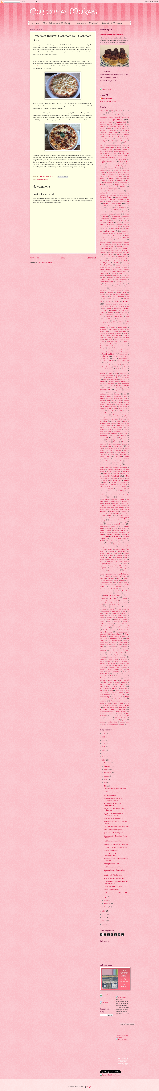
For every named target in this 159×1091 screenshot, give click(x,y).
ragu (101, 584)
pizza (124, 559)
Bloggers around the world (108, 162)
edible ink (126, 318)
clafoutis (127, 246)
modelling (121, 490)
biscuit (125, 155)
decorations (121, 296)
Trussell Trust (123, 688)
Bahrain (114, 134)
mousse (111, 497)
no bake (116, 509)
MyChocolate (115, 503)
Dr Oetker (122, 310)
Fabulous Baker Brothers (107, 333)
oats (115, 516)
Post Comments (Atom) (45, 262)
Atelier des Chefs (112, 130)
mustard (107, 503)
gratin (111, 385)
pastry (102, 541)
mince (124, 486)
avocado (104, 132)
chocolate (109, 230)
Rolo (103, 607)
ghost (123, 375)
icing (105, 421)
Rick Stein (112, 603)
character (111, 214)
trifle (101, 688)
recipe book (124, 589)
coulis (121, 273)
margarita (115, 467)
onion (101, 522)
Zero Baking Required (112, 724)
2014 (104, 914)
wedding (122, 709)
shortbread (121, 630)
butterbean (102, 187)
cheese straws (125, 216)
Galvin (117, 371)
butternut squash (113, 189)
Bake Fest (126, 134)
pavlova (125, 541)
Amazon (110, 122)
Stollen (110, 657)
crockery (102, 286)
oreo (101, 524)
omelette (115, 518)
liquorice (102, 452)
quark (118, 578)
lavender (108, 440)
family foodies (116, 335)
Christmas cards (121, 240)
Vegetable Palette (120, 699)
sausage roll (117, 619)
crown (122, 286)
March (106, 900)
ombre (109, 518)
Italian (114, 423)
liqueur (125, 450)
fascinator (102, 337)
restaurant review (42, 179)
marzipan (117, 471)
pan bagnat (116, 530)
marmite (110, 469)
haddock (102, 394)
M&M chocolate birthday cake (113, 830)
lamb (106, 438)
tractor (115, 684)
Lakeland (123, 435)
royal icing (126, 609)
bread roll (121, 174)
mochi (114, 490)
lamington (114, 438)
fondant (109, 352)
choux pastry (106, 238)
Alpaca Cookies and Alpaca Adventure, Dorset (115, 822)
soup (101, 647)
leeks (109, 442)
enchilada (102, 327)
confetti (110, 259)
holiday (107, 406)
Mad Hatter (120, 461)
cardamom (111, 205)
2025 (104, 734)
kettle (101, 431)
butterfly (122, 187)
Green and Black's (114, 388)
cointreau (102, 256)
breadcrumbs (118, 176)
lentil (109, 446)
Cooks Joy (114, 269)
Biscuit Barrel (104, 157)
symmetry (111, 667)
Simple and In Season (114, 634)
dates (122, 294)
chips (122, 228)
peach (102, 543)
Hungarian (126, 417)
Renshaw (110, 593)
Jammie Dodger (120, 425)
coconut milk (108, 254)
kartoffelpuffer (117, 429)
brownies (119, 180)
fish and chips (110, 346)
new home (111, 507)
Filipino (117, 341)
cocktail (102, 252)
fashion (109, 337)
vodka (121, 703)
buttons (102, 191)
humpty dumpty (117, 417)
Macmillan (111, 461)
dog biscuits (121, 306)
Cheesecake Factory (117, 218)
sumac (108, 661)
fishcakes (119, 346)
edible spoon (105, 321)
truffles (114, 688)
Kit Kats (125, 431)
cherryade (102, 222)
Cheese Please (116, 216)
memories (104, 480)
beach (118, 147)
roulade (104, 609)
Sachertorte (124, 613)
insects (125, 421)
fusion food (109, 371)
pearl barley (103, 545)
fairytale (125, 333)
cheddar (126, 214)
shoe (128, 628)
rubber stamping (116, 611)
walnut (127, 705)
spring (120, 651)
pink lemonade (118, 557)
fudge (101, 371)
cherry (116, 220)
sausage (108, 619)
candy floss (121, 199)
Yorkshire (102, 722)
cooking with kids (105, 269)
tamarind (102, 669)
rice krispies (103, 603)
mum (112, 501)
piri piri (107, 559)
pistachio (113, 559)
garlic (116, 373)
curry (124, 292)
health (108, 400)
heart (113, 400)
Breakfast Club (121, 178)
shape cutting (116, 626)
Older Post (91, 257)
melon (127, 478)
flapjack (109, 348)
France (110, 362)
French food (117, 365)
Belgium (125, 149)
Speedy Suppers (104, 649)
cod (118, 254)
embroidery (124, 325)
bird (101, 153)
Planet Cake (110, 561)
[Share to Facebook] (65, 177)
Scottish (125, 621)
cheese (105, 216)
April (106, 897)
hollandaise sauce (122, 406)
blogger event (122, 160)
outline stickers (104, 526)
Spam (119, 646)
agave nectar (110, 115)
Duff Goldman (109, 314)
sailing (107, 615)
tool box (102, 684)
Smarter (125, 640)
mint (109, 490)
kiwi (121, 433)
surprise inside (112, 663)
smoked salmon (104, 642)
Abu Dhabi (112, 113)
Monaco (125, 493)
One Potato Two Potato (121, 520)
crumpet (111, 288)
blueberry (126, 164)
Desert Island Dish (107, 298)
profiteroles (107, 576)
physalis (102, 553)
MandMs (112, 465)
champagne (103, 214)
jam (103, 425)
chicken (110, 222)
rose (108, 607)
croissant (109, 286)
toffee (104, 682)
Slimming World (116, 638)
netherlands (103, 507)
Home (35, 23)
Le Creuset (124, 440)
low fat (109, 456)
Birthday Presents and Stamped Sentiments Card (113, 804)
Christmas (125, 237)
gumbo (125, 392)
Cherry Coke (124, 220)
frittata (120, 367)
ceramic (102, 212)
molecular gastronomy (114, 493)
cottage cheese (104, 273)
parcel (117, 534)
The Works (102, 680)
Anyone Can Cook (115, 126)
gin (122, 377)
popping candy (104, 566)
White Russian (120, 716)
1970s (101, 111)
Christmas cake (108, 240)
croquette (116, 286)
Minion (104, 490)
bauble (107, 147)
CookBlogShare (105, 263)
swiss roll (103, 667)
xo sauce (110, 720)
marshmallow (118, 469)
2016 (104, 760)
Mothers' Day (125, 495)
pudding (115, 576)
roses (119, 607)
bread (103, 174)
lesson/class (118, 446)
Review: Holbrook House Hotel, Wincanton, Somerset (113, 814)
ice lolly (123, 419)
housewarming (103, 415)
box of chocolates (124, 170)
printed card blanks (111, 574)
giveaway (103, 381)
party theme (116, 536)
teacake (114, 674)
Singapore (124, 636)
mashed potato (107, 473)
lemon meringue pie (114, 444)
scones (109, 621)
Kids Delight (108, 431)
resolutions (118, 593)
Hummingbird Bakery (119, 415)
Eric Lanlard (113, 329)
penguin (127, 545)
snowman (109, 644)
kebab (125, 429)
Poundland (102, 570)
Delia (128, 296)
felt (106, 339)
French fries (126, 365)
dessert (116, 298)
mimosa (117, 486)
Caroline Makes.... (65, 12)
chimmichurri (105, 228)
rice (117, 601)
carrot (118, 205)
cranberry (110, 277)
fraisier (105, 362)
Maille (113, 463)
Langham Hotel (123, 438)
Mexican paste (116, 482)
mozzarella (126, 497)
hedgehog (126, 400)
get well (118, 375)
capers (115, 201)
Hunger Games (106, 419)
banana (102, 143)
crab (128, 275)
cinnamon (119, 246)
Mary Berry (109, 471)
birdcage (107, 153)
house (124, 413)
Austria (127, 130)
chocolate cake (125, 231)
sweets (125, 665)
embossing (116, 325)
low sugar (119, 456)
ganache (102, 373)
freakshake (124, 362)
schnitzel (102, 621)
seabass (118, 624)
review (113, 598)
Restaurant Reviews (87, 23)
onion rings (108, 522)
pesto (123, 549)
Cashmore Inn (39, 66)
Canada (125, 197)
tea (123, 671)
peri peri (104, 549)
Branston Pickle (111, 172)
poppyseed (113, 566)
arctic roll (116, 128)
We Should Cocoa (107, 709)
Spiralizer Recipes (112, 23)
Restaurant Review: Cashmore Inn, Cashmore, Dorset (114, 871)
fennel (111, 339)
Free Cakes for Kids (105, 365)
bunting (110, 184)
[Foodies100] (104, 996)
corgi (121, 269)
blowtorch (109, 164)
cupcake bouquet (116, 290)
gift (116, 377)
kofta (126, 433)
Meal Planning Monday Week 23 (113, 818)
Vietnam (102, 703)
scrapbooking (110, 624)
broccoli (110, 180)
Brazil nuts (126, 172)
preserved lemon (104, 572)
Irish (108, 423)
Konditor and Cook (105, 435)
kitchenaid (114, 433)
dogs (128, 306)
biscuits (112, 158)
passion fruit (126, 536)
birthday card (108, 155)
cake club (121, 193)
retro (128, 595)
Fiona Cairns (110, 343)
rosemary (113, 607)
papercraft (109, 534)
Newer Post (34, 257)
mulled (106, 501)
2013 (104, 917)
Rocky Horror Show (115, 605)
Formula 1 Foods (106, 360)
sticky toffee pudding (118, 655)
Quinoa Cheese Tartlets (110, 850)
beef (128, 147)
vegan (127, 696)
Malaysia (119, 463)
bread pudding (112, 174)
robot (106, 605)
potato (104, 568)
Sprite (103, 653)
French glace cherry (107, 367)
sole (115, 644)
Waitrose (114, 705)
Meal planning (111, 475)
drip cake (124, 312)
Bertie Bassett (108, 151)
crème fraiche (107, 284)
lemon (124, 442)
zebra (103, 724)
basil (118, 145)
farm (126, 335)
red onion (102, 591)
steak (127, 653)
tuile (101, 690)
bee (123, 147)
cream (109, 279)
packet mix (108, 528)
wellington (102, 713)
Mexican (105, 482)
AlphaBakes (117, 119)
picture (115, 553)
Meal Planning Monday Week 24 (113, 792)
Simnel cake (103, 634)
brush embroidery (107, 182)
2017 (104, 757)
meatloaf (122, 478)
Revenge (104, 598)
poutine (110, 570)
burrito (125, 184)
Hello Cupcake (106, 402)
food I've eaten (123, 354)
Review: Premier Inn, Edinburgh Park (115, 886)
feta (103, 341)
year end (117, 720)
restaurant (126, 593)
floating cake (126, 348)
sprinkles (127, 651)
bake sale (104, 136)
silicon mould (123, 632)
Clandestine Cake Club (108, 248)
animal (109, 124)
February (107, 903)
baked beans (126, 136)
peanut (109, 543)
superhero (124, 661)
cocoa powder (118, 252)
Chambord (124, 212)
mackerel (104, 461)
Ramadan (119, 584)
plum (121, 561)
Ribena (107, 601)
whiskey (120, 713)
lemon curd (103, 444)
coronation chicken (122, 271)
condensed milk (122, 256)
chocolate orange (122, 233)
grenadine (118, 390)
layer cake (116, 440)
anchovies (102, 124)
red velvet (110, 591)
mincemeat (111, 488)
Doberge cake (103, 306)
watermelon (122, 707)
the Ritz (125, 678)
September (107, 773)
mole (103, 493)
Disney (114, 304)
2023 (104, 737)
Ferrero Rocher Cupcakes (111, 890)
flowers (123, 350)
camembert (118, 197)
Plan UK (102, 561)
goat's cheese (110, 383)
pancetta (102, 532)
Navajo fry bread (115, 505)
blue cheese (118, 164)
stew (109, 655)
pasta (103, 539)
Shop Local (106, 630)
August (106, 776)
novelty (116, 514)
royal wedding (105, 611)
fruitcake (124, 369)
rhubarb (125, 598)
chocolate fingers (108, 233)
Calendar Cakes (105, 197)
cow (122, 275)
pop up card (116, 563)
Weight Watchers (121, 711)
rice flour (124, 601)
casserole (109, 208)
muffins (122, 499)
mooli (108, 495)
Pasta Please (122, 539)
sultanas (102, 661)
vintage (115, 703)
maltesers (126, 463)
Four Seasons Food (123, 360)
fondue (117, 352)
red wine (117, 591)
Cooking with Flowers (106, 267)
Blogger (88, 1087)
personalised (117, 549)
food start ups (125, 356)
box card (116, 170)
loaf (112, 452)
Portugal (127, 566)
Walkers (120, 705)
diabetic (108, 301)
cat (115, 208)
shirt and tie (121, 628)
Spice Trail (115, 649)
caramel (105, 203)
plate (116, 561)
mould (105, 497)
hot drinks (119, 411)
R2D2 (115, 582)
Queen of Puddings (107, 580)
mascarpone (125, 471)
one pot (111, 520)
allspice (111, 117)
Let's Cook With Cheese (111, 448)
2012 (104, 921)
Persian (110, 549)
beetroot (117, 149)
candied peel (103, 199)
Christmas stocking (117, 242)
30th (112, 111)
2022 (104, 740)
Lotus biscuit (103, 454)
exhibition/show (114, 331)
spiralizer (103, 651)
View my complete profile (108, 101)
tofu (111, 682)
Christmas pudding (105, 242)
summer (115, 661)
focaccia (102, 352)
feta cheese (110, 341)
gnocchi (102, 383)
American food (121, 122)
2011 (104, 924)
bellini (101, 151)
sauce (101, 619)
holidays (113, 406)
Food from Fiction (108, 354)
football (114, 358)
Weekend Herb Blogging (106, 711)
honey (115, 408)
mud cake (114, 499)
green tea (124, 388)
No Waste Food (114, 511)
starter (122, 653)
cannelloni (108, 201)
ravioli (107, 589)
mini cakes (119, 488)
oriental (109, 524)
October (106, 769)
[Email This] (59, 177)
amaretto (102, 122)
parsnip (102, 536)
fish (101, 346)
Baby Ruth (124, 132)
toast (115, 680)
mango (120, 465)
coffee (124, 254)
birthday (114, 153)
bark (107, 145)
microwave (124, 482)
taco (118, 667)
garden (110, 373)
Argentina (124, 128)
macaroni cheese (117, 458)
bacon (102, 134)
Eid (108, 323)
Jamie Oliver (110, 425)
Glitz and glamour (114, 381)
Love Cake (123, 454)
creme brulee (120, 282)
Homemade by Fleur (105, 408)
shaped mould (106, 628)
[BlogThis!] (61, 177)
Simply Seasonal (114, 636)
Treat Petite (122, 686)
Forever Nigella (123, 358)
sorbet (120, 644)
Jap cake (108, 427)
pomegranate (106, 564)
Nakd (128, 503)
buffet (116, 182)
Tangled (109, 669)
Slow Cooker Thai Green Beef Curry (115, 789)
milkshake (113, 484)
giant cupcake (109, 377)
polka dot (126, 561)
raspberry (118, 586)
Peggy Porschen (118, 545)
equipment (103, 329)
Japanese (115, 427)
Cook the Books (123, 261)
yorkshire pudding (112, 722)
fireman (118, 343)
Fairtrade (118, 333)
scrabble (102, 624)
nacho (122, 503)
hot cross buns (111, 411)
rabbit (120, 582)
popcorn (125, 563)
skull (101, 638)
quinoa (122, 580)
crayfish (117, 277)
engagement (112, 327)
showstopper (108, 632)
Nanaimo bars (105, 505)
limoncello (118, 450)
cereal (108, 212)
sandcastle (102, 617)
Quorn (127, 580)
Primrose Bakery (122, 572)
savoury (125, 619)
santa (126, 617)
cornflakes (104, 271)
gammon (124, 371)
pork (120, 566)
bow (110, 170)
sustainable (121, 663)
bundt (102, 185)
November (107, 766)
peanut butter (117, 543)
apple (124, 126)
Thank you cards (121, 676)
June (105, 783)
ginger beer (106, 379)
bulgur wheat (123, 182)
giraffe (121, 379)
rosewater (126, 607)
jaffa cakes (121, 423)
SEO (123, 624)
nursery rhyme (125, 513)
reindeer (104, 593)
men (110, 480)
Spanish (125, 646)
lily (106, 450)
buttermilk (102, 189)
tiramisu (110, 680)
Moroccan (115, 495)
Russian (107, 613)
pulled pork (103, 578)
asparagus (102, 130)
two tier (107, 692)
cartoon (125, 205)
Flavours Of (117, 348)
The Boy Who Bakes (115, 678)
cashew (102, 208)
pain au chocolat (123, 528)
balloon (113, 141)
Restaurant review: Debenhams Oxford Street (115, 837)
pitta (120, 559)
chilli (119, 226)
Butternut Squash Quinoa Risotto (114, 878)
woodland (102, 720)
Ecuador (104, 318)
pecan (110, 545)
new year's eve (120, 507)
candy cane (112, 199)
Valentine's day (104, 697)
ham (125, 394)
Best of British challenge (120, 151)
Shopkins (114, 630)
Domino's (109, 308)
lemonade (124, 444)
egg (114, 321)
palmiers (109, 530)
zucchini (122, 724)
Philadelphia (111, 551)
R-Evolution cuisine (107, 582)
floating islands (106, 350)
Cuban (117, 288)
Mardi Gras (108, 467)
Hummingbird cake (105, 417)
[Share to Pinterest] (67, 177)
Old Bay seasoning (124, 516)
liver (108, 452)
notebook (124, 511)
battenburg (124, 145)
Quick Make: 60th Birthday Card (113, 833)
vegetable (107, 699)
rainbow (107, 584)
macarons (126, 458)
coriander (126, 269)
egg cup (121, 321)
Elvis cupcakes (108, 325)
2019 (104, 750)
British (103, 180)
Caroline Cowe (107, 99)
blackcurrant (112, 159)
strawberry (123, 657)
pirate (101, 559)
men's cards (116, 480)
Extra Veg (123, 331)
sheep (113, 628)
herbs (120, 402)
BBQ (112, 147)
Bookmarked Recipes (113, 168)
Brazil (119, 172)
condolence (103, 259)
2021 (104, 743)
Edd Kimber (111, 318)
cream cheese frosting (121, 279)
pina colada (119, 555)
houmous (116, 413)
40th (117, 111)
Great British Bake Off (122, 385)
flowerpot (115, 350)
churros (119, 244)
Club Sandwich (115, 250)
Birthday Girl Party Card (111, 864)
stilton (127, 655)
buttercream (112, 187)
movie (118, 497)
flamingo (102, 348)
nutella (104, 516)
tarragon (116, 669)
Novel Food (109, 513)
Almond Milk (125, 117)
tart (121, 669)
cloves (107, 250)
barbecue (118, 143)
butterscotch (124, 189)
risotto (125, 603)
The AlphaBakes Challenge (57, 23)
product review (123, 574)
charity (118, 214)
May (105, 786)
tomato (117, 682)
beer (111, 149)
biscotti (120, 155)
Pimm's (111, 555)
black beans (121, 157)
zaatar (127, 722)
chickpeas (119, 222)
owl (122, 526)
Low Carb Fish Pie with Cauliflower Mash (116, 826)
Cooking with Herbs (121, 267)
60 (121, 111)
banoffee (110, 143)
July (105, 779)
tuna (105, 690)
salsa (126, 615)
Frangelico (117, 362)
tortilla (109, 684)
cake (119, 191)
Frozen (125, 367)
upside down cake (116, 694)
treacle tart (112, 686)
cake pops (113, 195)
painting (102, 530)
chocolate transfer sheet (116, 235)
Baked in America (107, 139)
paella (115, 528)
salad (112, 615)
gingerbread (114, 379)
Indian (118, 421)
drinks (117, 312)
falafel (107, 335)
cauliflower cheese (105, 210)
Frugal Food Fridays (106, 369)
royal (120, 609)
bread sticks (109, 176)
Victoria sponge (115, 701)
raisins (113, 584)
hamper (102, 396)
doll (103, 308)
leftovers (116, 442)
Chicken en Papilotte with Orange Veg (115, 847)
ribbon (101, 601)
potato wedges (123, 568)
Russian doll (115, 613)
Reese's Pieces (125, 591)
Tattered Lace (116, 671)
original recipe (119, 524)
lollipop (117, 452)
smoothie (114, 642)
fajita (101, 335)
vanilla (121, 697)
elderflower (113, 323)
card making (116, 203)
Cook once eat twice (111, 261)
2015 (104, 911)
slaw (106, 638)
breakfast (111, 178)
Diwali (120, 304)
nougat (102, 513)
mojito (127, 490)
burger (117, 185)
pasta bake (112, 538)
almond (117, 117)
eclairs (127, 316)
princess (102, 574)
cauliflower (122, 208)
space (107, 646)
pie (121, 553)
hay (126, 398)
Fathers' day (117, 337)
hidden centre (119, 404)
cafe (115, 191)
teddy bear (126, 674)
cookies (116, 262)
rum (124, 611)
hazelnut (102, 400)
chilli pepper (126, 226)
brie (128, 178)
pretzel (113, 572)
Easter (108, 316)
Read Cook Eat (115, 589)
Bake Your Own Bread (115, 136)
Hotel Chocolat (104, 413)
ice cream (115, 419)
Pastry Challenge (111, 541)
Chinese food (115, 228)
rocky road (126, 605)
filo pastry (124, 341)
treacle (106, 686)
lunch (127, 456)
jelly (121, 427)
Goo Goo (104, 385)
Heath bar (119, 400)
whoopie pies (108, 718)
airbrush (119, 115)
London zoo (124, 452)
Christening (116, 238)
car (128, 201)
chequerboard (108, 220)
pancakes (123, 530)
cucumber (124, 288)
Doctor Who (113, 306)
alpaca (105, 120)
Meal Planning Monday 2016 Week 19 (115, 893)
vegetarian (103, 701)
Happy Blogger (117, 396)
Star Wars (116, 653)
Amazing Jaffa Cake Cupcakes (111, 34)
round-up (111, 609)
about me (103, 113)
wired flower (123, 718)
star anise (109, 653)
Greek (105, 388)
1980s (107, 111)
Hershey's (110, 404)
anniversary (120, 124)
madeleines (107, 463)
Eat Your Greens (118, 316)
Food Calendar (125, 352)
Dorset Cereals (117, 308)
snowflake (102, 644)
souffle (125, 644)
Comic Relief (111, 256)
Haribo (125, 396)
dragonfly (110, 312)
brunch (127, 180)
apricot (109, 128)
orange (124, 522)
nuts (109, 516)
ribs (113, 601)
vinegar (109, 703)
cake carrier (114, 193)
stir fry (104, 657)
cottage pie (114, 273)
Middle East (103, 484)
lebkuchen (102, 442)
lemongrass (103, 446)
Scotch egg (117, 621)
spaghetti (113, 646)
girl (126, 379)
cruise (127, 286)
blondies (122, 162)
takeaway (124, 667)
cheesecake (105, 218)
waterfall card (113, 707)
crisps (126, 284)
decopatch (113, 296)
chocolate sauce (104, 235)
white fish (112, 716)
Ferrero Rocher (119, 339)
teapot (120, 674)
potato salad (113, 568)
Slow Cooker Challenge (114, 640)
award (110, 132)
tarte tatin (107, 671)
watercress (105, 707)
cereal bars (116, 212)
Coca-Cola (124, 250)
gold (119, 383)
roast (101, 605)
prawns (117, 570)
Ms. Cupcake (106, 499)
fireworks (125, 343)
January (106, 907)
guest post (111, 392)
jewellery (102, 429)
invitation (102, 423)
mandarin (104, 465)
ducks (101, 314)
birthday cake (124, 153)
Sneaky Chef (123, 642)
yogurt (124, 720)
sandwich (120, 617)
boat (103, 166)
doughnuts (113, 310)
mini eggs (126, 488)
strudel (116, 659)
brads (103, 172)
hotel (126, 411)
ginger (127, 377)
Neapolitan (124, 505)
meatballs (114, 478)
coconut (126, 252)
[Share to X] (63, 177)
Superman (102, 663)
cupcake (103, 290)
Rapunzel (110, 586)
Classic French (123, 248)
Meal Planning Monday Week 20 (113, 867)
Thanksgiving (103, 678)
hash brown (109, 398)
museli (117, 501)
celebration (116, 210)
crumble (104, 288)
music (101, 503)
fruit (117, 369)
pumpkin (111, 578)
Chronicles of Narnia (109, 244)
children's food (104, 226)
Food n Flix (104, 356)
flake (126, 346)
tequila (104, 676)
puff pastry (123, 576)
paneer (108, 532)
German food (109, 375)
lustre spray (107, 458)
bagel (108, 134)
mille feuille (123, 484)
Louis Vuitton (113, 454)
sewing (109, 626)
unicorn (121, 692)
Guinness (118, 392)
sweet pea (107, 665)
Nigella (108, 509)
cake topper (123, 195)
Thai (111, 676)
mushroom (124, 501)
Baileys (120, 134)
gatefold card (123, 373)
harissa (102, 398)
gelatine (102, 375)
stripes (110, 659)
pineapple (103, 557)
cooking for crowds (121, 265)
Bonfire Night (120, 166)
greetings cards (105, 389)
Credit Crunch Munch (106, 282)
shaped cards (125, 626)
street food (103, 659)
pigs (106, 555)
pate (119, 541)
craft (103, 277)
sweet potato (116, 665)
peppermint (105, 547)
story (116, 657)
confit (115, 259)
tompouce (124, 682)
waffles (107, 705)
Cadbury (108, 191)
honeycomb (122, 408)
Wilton (116, 718)
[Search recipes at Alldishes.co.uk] (121, 1039)
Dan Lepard (116, 294)
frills (115, 367)
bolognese (110, 166)
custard (102, 294)
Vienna (125, 701)
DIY (126, 304)
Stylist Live (124, 659)
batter (101, 147)
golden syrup (125, 383)
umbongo (114, 692)
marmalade (103, 469)
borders (125, 168)
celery (125, 210)
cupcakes (110, 292)
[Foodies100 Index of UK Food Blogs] (109, 994)
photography (122, 551)
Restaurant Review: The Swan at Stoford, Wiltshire (116, 860)
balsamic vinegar (122, 141)
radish (125, 582)
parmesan (124, 534)
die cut (116, 301)
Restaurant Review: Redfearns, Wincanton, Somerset (113, 799)
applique (102, 128)
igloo (113, 421)
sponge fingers (113, 651)
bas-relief (112, 145)
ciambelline (126, 244)
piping (125, 557)
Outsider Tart (114, 526)
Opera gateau (116, 522)
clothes (102, 250)
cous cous (116, 275)
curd (118, 292)
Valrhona (114, 697)
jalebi (128, 423)
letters (121, 448)
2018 (104, 753)
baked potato (118, 139)
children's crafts (122, 224)
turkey (111, 690)
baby (116, 132)
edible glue (119, 318)
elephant (121, 323)
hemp (114, 402)
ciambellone (105, 246)
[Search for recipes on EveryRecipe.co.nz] (105, 89)
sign (117, 632)
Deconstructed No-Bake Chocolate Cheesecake (114, 809)
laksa (101, 438)
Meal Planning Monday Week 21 (113, 841)
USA (124, 694)
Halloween (117, 394)
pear (126, 543)
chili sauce (112, 226)
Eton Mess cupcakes (110, 795)
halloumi (109, 394)
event (106, 331)
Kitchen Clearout (104, 433)
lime (111, 450)
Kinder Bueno (117, 431)
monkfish (102, 495)
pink (110, 557)
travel (122, 684)
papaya (122, 532)
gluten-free (124, 381)
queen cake (126, 578)
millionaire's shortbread (106, 486)
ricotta (119, 603)
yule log (122, 722)
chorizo (127, 236)
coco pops (110, 252)
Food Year (105, 358)
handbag (109, 396)
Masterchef (116, 473)
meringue (126, 480)
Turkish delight (119, 690)
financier (102, 343)
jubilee (109, 429)
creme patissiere (117, 284)
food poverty (116, 356)
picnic (108, 553)
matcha (123, 473)
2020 (104, 747)
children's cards (110, 224)
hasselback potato (118, 398)
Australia (121, 130)
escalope (122, 329)
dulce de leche (119, 314)
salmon (120, 615)
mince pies (102, 488)
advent (119, 113)
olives (103, 518)
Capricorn (122, 201)
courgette (108, 275)
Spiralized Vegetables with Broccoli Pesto (116, 844)
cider (112, 246)
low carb (102, 456)
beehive (105, 149)
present (125, 570)
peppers (113, 547)
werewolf (111, 713)
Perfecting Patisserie (124, 547)
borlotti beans (103, 170)
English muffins (122, 327)
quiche (116, 580)
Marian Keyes (123, 467)
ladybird (115, 435)
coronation (112, 271)
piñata (125, 555)
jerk (126, 427)
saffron (102, 615)
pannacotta (115, 532)
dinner (126, 300)
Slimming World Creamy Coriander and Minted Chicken (116, 882)
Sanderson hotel (111, 617)
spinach (125, 649)
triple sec (107, 688)
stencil (103, 655)
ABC (126, 111)
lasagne (102, 440)
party (107, 536)
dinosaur (108, 304)
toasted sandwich (124, 680)
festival (127, 339)
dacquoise (108, 294)
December (107, 763)
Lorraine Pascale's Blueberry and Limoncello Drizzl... (113, 855)
